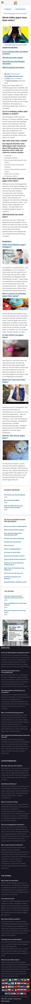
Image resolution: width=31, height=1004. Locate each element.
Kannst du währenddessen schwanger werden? (15, 652)
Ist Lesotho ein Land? (7, 898)
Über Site (4, 999)
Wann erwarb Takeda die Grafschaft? (12, 845)
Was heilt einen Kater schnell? (12, 57)
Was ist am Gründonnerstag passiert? (12, 712)
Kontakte (10, 999)
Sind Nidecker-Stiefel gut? (9, 784)
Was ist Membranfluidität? (11, 500)
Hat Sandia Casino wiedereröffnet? (11, 939)
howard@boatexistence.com (13, 76)
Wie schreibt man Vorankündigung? (14, 495)
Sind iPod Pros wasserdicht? (12, 542)
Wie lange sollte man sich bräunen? (11, 765)
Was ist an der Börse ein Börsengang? (15, 526)
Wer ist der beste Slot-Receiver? (13, 573)
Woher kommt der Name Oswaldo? (14, 529)
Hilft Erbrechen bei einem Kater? (13, 67)
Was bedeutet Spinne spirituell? (10, 919)
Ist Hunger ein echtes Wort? (12, 552)
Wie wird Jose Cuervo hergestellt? (14, 538)
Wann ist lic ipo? (9, 545)
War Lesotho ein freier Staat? (9, 880)
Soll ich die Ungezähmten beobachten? (12, 824)
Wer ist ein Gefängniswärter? (12, 549)
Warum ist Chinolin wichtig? (9, 802)
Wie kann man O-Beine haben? (10, 959)
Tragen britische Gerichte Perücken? (15, 559)
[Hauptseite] (15, 2)
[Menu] (2, 2)
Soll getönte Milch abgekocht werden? (15, 582)
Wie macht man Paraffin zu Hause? (14, 556)
